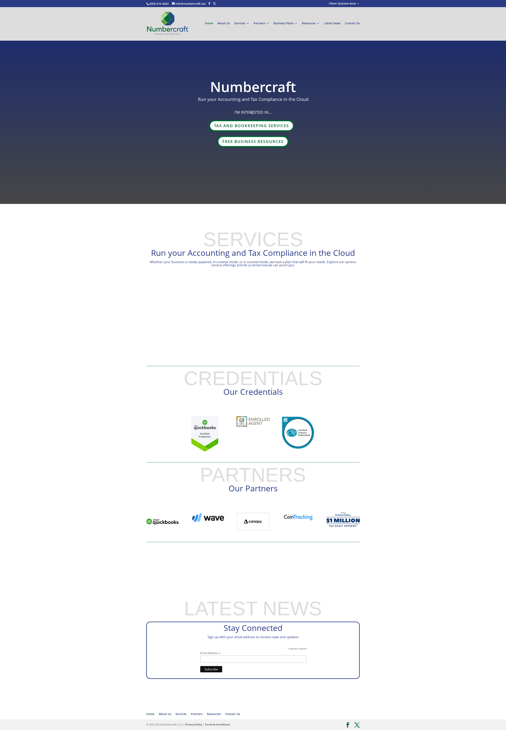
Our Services (202, 580)
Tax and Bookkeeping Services (251, 125)
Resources (309, 23)
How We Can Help (328, 304)
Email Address (210, 653)
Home (209, 23)
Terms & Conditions (217, 724)
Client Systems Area (342, 3)
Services (239, 23)
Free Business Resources (253, 141)
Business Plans (284, 23)
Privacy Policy (193, 724)
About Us (223, 23)
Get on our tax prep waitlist (195, 203)
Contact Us (352, 23)
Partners (259, 23)
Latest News (332, 23)
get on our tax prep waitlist (311, 580)
